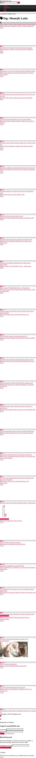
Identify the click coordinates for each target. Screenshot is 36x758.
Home (5, 6)
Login (2, 733)
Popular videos (21, 24)
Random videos (30, 24)
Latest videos (4, 24)
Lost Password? (9, 733)
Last (5, 516)
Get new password (6, 747)
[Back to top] (0, 716)
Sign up (16, 755)
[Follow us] (0, 717)
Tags (5, 11)
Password (3, 731)
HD (5, 9)
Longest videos (12, 24)
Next (5, 514)
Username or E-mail (6, 745)
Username (3, 729)
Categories (7, 7)
